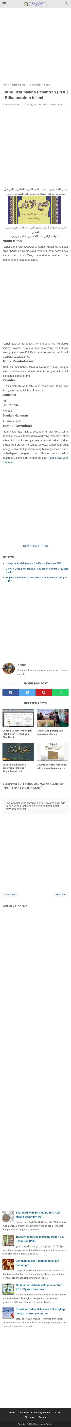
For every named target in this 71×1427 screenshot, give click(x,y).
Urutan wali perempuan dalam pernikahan (50, 732)
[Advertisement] (35, 47)
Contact (24, 1412)
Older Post (60, 894)
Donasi (42, 1417)
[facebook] (10, 692)
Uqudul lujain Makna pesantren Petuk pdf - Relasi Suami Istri (14, 767)
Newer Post (10, 894)
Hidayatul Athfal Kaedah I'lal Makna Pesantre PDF (33, 563)
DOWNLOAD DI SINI (35, 546)
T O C (58, 1412)
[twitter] (27, 692)
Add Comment (58, 104)
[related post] (18, 718)
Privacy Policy (42, 1412)
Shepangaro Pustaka (43, 1424)
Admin (16, 104)
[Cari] (67, 4)
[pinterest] (44, 692)
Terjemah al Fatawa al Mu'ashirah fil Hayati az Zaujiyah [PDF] (36, 579)
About (12, 1412)
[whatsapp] (60, 692)
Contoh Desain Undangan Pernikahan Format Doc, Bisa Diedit (37, 570)
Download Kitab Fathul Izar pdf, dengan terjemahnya (52, 766)
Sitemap (29, 1417)
